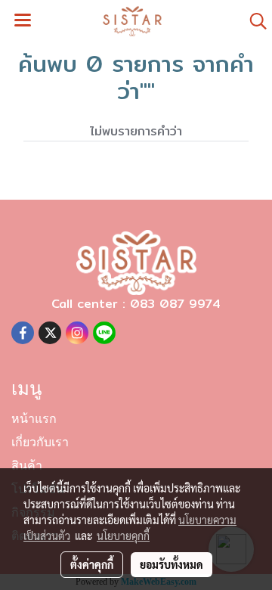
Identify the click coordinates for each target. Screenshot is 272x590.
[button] (253, 21)
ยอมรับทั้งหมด (171, 564)
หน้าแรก (34, 420)
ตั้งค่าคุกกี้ (91, 564)
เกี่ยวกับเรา (40, 443)
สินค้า (26, 467)
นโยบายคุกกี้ (123, 535)
